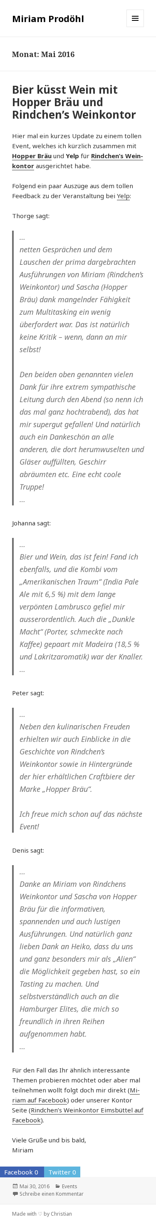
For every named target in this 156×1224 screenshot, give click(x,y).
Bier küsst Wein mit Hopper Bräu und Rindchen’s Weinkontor (74, 102)
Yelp (123, 196)
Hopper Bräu (32, 156)
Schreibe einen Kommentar (52, 1193)
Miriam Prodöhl (48, 18)
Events (69, 1186)
